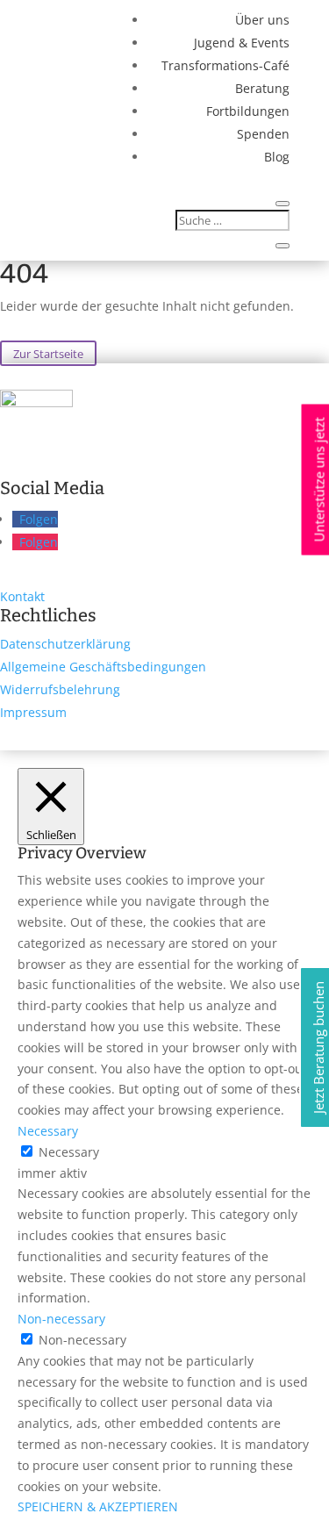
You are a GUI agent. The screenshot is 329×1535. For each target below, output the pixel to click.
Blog (277, 156)
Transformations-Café (225, 65)
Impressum (33, 712)
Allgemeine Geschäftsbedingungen (103, 666)
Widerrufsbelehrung (60, 689)
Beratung (262, 88)
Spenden (263, 134)
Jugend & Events (242, 42)
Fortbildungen (248, 111)
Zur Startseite (48, 353)
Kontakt (22, 596)
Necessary (69, 1152)
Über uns (262, 19)
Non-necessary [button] (61, 1318)
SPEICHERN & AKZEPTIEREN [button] (98, 1506)
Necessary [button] (48, 1131)
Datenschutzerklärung (65, 643)
